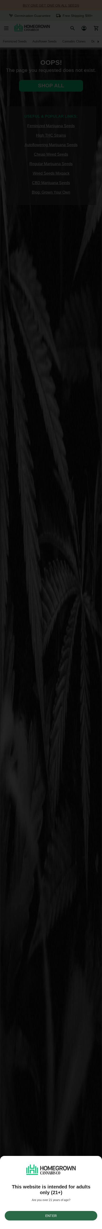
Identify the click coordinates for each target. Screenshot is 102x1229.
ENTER (51, 1216)
